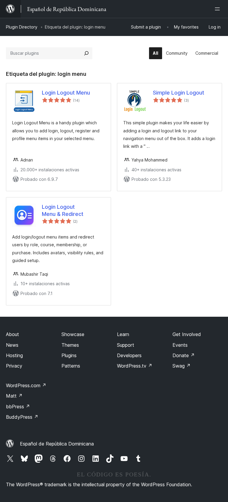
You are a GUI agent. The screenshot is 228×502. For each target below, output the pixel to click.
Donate (183, 355)
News (12, 345)
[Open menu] (218, 9)
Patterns (70, 366)
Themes (70, 345)
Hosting (14, 355)
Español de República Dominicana (57, 444)
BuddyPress (22, 417)
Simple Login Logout (178, 93)
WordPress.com (26, 385)
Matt (14, 396)
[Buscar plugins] (86, 53)
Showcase (72, 334)
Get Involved (186, 334)
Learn (123, 334)
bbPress (18, 407)
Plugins (69, 355)
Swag (181, 366)
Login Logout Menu (66, 93)
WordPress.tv (134, 366)
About (12, 334)
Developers (129, 355)
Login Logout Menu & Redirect (62, 210)
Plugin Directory (21, 26)
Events (180, 345)
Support (125, 345)
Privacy (14, 366)
